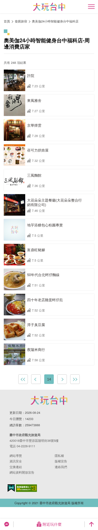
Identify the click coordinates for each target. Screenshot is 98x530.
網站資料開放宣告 (22, 472)
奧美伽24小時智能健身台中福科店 (55, 21)
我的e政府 (11, 488)
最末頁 (75, 379)
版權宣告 (61, 461)
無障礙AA (26, 488)
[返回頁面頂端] (91, 524)
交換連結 (16, 466)
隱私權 (59, 455)
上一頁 (36, 379)
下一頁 (62, 379)
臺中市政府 (49, 400)
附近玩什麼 (52, 524)
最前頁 (23, 379)
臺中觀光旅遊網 (49, 7)
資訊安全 (16, 461)
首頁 (7, 21)
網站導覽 (16, 455)
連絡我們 (61, 466)
